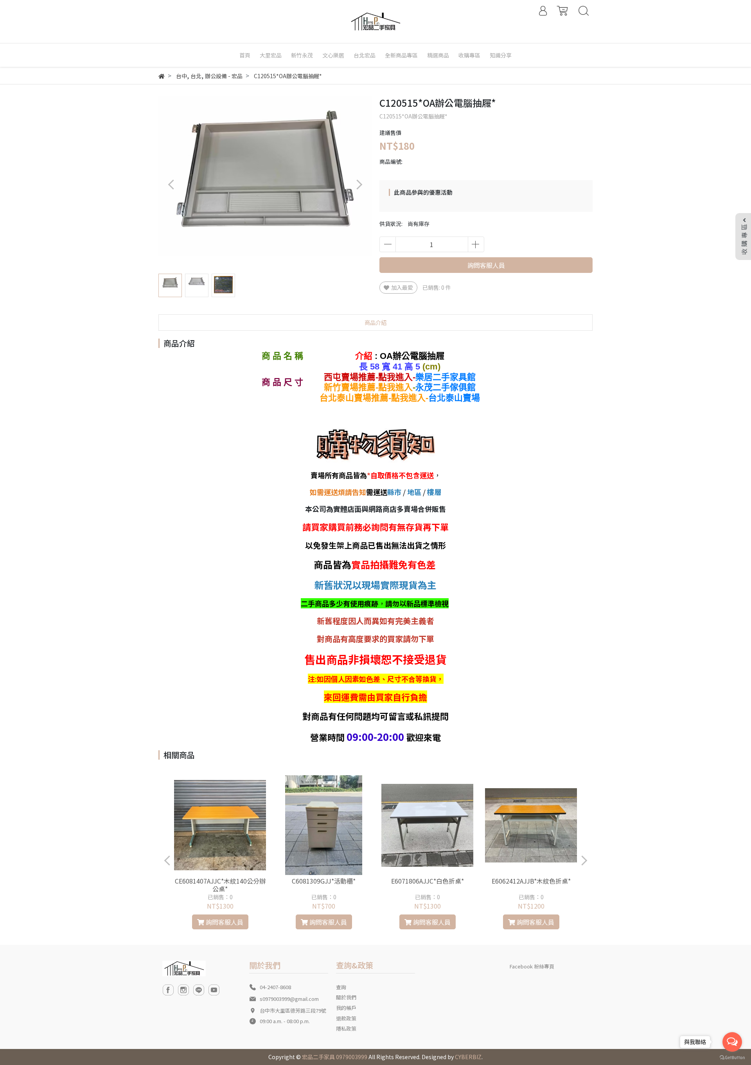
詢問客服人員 (486, 265)
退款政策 (346, 1018)
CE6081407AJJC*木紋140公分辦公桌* (220, 885)
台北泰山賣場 (454, 398)
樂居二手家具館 (445, 377)
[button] (359, 184)
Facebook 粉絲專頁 (532, 966)
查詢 (341, 987)
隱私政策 (346, 1028)
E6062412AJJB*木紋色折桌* (531, 881)
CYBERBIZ (468, 1057)
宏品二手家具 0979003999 (334, 1057)
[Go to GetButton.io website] (732, 1057)
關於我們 (346, 997)
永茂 (445, 387)
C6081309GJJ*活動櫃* (324, 881)
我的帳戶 (346, 1007)
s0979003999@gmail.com (289, 998)
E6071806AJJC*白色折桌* (427, 881)
